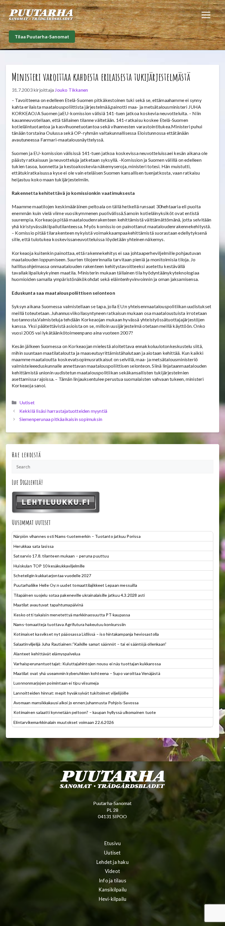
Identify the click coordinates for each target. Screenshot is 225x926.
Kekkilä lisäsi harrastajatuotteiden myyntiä (63, 411)
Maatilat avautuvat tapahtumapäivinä (48, 604)
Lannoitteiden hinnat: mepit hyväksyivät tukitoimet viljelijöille (71, 692)
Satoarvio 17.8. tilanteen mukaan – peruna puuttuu (61, 555)
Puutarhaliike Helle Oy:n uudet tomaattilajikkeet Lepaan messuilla (75, 585)
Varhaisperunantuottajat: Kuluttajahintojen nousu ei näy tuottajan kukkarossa (87, 663)
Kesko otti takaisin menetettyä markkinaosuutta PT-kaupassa (71, 614)
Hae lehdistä (26, 454)
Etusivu (112, 843)
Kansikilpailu (112, 890)
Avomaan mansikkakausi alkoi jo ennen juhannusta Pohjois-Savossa (76, 702)
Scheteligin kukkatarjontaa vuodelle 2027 (52, 575)
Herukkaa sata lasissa (33, 546)
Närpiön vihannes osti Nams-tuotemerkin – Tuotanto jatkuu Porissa (77, 536)
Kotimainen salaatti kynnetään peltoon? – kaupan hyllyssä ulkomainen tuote (84, 712)
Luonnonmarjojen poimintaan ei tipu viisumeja (56, 683)
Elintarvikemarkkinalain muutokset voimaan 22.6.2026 (63, 722)
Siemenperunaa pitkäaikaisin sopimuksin (61, 419)
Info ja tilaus (112, 881)
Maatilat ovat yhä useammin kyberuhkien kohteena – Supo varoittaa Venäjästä (86, 673)
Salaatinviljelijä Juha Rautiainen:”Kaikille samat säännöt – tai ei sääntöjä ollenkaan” (89, 644)
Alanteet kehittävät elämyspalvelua (46, 653)
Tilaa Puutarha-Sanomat (42, 36)
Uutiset (27, 402)
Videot (112, 871)
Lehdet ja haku (112, 862)
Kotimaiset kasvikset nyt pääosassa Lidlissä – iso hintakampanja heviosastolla (86, 634)
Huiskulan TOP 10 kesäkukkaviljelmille (49, 565)
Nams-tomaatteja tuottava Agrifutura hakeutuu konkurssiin (69, 624)
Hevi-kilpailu (113, 899)
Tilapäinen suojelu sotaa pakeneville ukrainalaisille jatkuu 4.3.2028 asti (79, 595)
